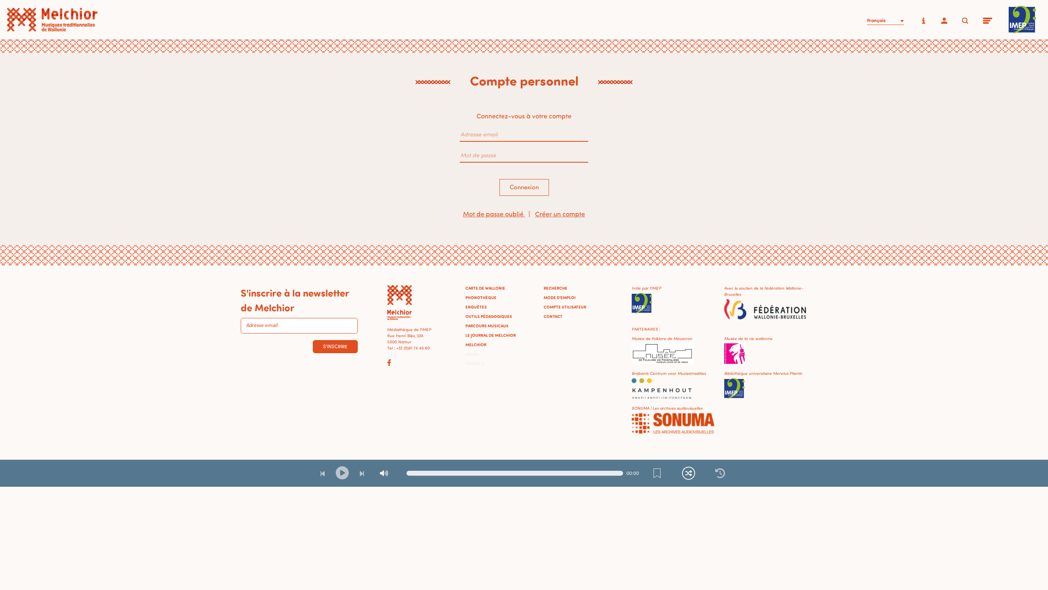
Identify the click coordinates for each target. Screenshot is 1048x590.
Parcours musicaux (486, 326)
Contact (553, 316)
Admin (472, 354)
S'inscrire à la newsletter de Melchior (295, 300)
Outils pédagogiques (488, 316)
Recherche (555, 288)
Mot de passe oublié (494, 214)
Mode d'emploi (560, 297)
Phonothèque (481, 297)
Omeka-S (474, 363)
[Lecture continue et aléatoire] (688, 473)
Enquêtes (476, 307)
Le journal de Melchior (490, 335)
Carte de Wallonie (485, 288)
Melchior (475, 344)
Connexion (524, 187)
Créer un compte (560, 214)
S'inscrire (335, 346)
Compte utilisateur (565, 307)
